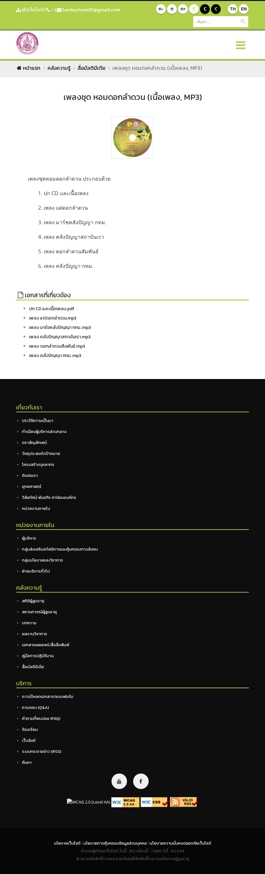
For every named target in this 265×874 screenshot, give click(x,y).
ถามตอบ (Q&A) (35, 707)
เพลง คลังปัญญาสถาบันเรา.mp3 (59, 336)
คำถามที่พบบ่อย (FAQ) (41, 718)
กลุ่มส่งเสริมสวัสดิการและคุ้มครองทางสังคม (60, 549)
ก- (161, 8)
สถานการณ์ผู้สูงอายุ (39, 612)
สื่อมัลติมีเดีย (91, 68)
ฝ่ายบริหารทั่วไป (36, 571)
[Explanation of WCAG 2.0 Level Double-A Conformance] (125, 802)
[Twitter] (119, 781)
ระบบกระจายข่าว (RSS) (41, 751)
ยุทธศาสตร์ (31, 486)
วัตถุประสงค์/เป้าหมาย (41, 453)
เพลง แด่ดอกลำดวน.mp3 (52, 318)
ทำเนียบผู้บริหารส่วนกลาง (44, 431)
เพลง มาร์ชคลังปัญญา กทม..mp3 (60, 327)
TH (233, 8)
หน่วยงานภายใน (36, 508)
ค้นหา (27, 762)
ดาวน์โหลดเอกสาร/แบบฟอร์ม (47, 696)
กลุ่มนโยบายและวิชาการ (42, 560)
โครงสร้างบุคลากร (38, 464)
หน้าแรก (31, 68)
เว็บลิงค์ (29, 740)
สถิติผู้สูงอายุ (33, 601)
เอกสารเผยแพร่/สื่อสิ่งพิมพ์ (45, 645)
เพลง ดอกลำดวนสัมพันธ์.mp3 (57, 346)
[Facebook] (141, 781)
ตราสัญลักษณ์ (34, 442)
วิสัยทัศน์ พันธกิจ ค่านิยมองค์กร (49, 497)
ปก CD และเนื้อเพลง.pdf (51, 308)
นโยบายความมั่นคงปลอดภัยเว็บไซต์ (180, 843)
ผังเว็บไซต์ (32, 9)
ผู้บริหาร (29, 538)
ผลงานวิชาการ (34, 634)
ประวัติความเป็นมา (37, 420)
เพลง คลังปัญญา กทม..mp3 (55, 355)
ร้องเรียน (30, 729)
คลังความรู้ (59, 68)
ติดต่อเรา (30, 475)
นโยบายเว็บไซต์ (67, 843)
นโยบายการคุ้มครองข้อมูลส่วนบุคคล (115, 843)
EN (244, 8)
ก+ (183, 8)
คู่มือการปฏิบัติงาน (38, 656)
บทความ (29, 623)
